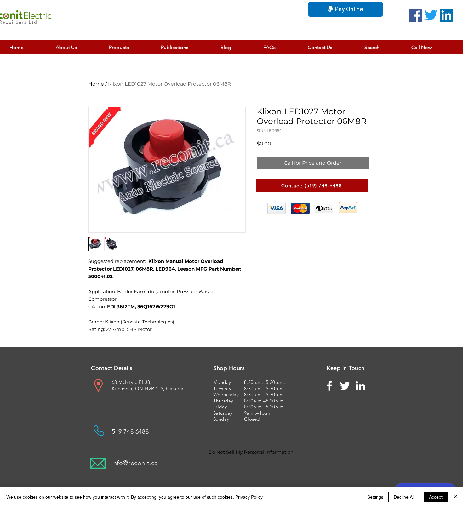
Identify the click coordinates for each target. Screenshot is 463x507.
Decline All (404, 497)
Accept (436, 497)
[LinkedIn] (446, 15)
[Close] (455, 497)
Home (96, 84)
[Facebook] (415, 15)
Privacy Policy (249, 497)
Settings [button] (375, 497)
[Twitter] (430, 15)
